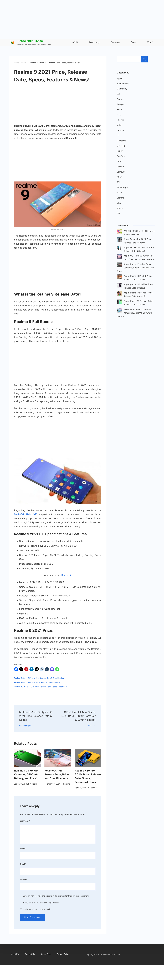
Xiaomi (120, 208)
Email (23, 864)
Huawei (120, 120)
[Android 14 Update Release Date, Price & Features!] (119, 232)
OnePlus (121, 156)
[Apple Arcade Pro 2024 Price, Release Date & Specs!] (119, 240)
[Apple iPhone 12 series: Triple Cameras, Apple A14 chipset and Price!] (119, 265)
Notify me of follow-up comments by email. (41, 903)
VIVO (119, 203)
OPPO (119, 161)
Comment (25, 821)
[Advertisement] (82, 18)
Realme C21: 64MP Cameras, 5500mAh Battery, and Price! (26, 774)
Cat (118, 94)
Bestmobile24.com (30, 41)
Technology (122, 187)
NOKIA (120, 151)
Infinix (119, 125)
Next (90, 725)
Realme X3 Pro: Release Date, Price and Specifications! (56, 774)
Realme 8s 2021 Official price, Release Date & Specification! (39, 678)
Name (23, 848)
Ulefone (120, 198)
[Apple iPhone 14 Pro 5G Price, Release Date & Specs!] (119, 277)
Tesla (119, 192)
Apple (119, 78)
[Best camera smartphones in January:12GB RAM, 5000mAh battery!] (119, 311)
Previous (27, 725)
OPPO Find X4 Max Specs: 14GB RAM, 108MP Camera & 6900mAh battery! (78, 716)
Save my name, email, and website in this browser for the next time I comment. (56, 896)
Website (23, 879)
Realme (35, 784)
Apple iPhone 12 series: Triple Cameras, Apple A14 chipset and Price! (135, 267)
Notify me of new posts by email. (37, 909)
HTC (119, 115)
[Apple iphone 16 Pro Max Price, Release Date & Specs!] (119, 286)
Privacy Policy (63, 954)
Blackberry (122, 89)
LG (118, 135)
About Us (15, 954)
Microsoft (121, 141)
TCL (119, 182)
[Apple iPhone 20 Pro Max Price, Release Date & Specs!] (119, 302)
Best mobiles (123, 83)
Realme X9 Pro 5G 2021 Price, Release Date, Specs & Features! (40, 687)
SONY (119, 177)
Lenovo (120, 130)
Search (144, 59)
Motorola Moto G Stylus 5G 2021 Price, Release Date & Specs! (35, 716)
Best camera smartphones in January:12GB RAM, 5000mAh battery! (134, 313)
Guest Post (46, 954)
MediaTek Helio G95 (26, 514)
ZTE (118, 213)
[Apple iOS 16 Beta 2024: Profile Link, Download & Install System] (119, 257)
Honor (119, 109)
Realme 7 (66, 575)
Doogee (120, 99)
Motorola (121, 146)
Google (120, 104)
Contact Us (30, 954)
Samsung (121, 172)
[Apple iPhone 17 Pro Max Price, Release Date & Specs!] (119, 294)
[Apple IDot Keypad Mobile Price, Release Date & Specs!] (119, 249)
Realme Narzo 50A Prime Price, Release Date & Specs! (37, 682)
